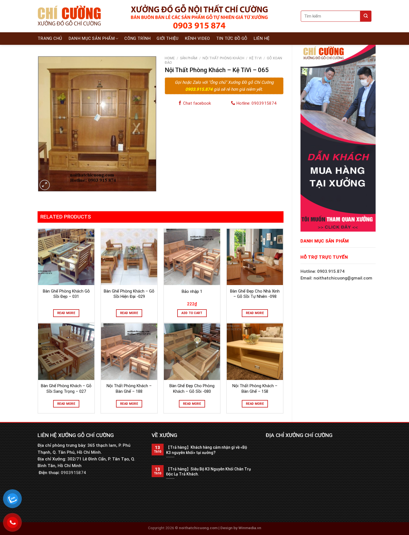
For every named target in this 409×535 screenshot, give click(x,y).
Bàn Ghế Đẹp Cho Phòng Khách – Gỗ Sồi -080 (192, 388)
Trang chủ (50, 38)
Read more (66, 313)
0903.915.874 (199, 89)
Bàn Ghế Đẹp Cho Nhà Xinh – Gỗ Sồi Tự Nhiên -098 (255, 294)
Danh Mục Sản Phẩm (91, 38)
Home (170, 58)
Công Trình (137, 38)
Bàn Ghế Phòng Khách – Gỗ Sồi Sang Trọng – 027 (66, 388)
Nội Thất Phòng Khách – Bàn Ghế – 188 (129, 388)
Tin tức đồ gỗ (231, 38)
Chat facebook (196, 103)
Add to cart (192, 313)
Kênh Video (197, 38)
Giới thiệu (167, 38)
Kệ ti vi (255, 58)
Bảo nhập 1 (192, 291)
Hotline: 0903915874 (256, 103)
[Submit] (365, 16)
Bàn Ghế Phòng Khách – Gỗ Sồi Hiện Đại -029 (129, 294)
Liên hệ (261, 38)
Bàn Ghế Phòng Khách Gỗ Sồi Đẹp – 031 (66, 294)
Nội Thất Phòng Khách (223, 58)
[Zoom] (45, 185)
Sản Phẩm (188, 58)
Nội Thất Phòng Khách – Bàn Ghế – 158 (254, 388)
